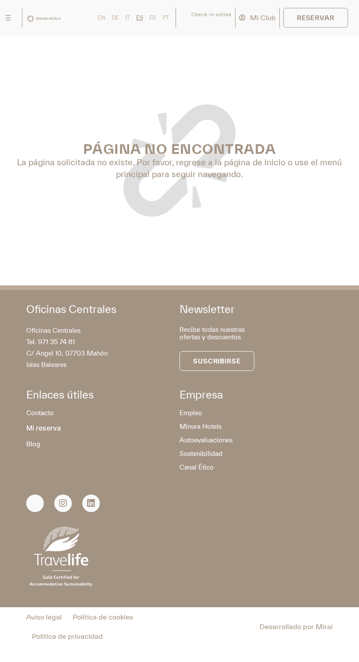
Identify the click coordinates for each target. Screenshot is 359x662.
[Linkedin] (91, 503)
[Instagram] (63, 503)
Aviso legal (44, 617)
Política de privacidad (67, 636)
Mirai (324, 626)
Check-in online (211, 14)
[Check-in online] (185, 18)
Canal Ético (197, 467)
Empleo (191, 412)
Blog (33, 444)
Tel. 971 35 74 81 (50, 341)
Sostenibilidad (201, 453)
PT (165, 17)
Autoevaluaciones (206, 440)
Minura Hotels (201, 426)
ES (139, 17)
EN (102, 17)
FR (152, 17)
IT (127, 17)
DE (115, 17)
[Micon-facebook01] (35, 503)
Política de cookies (103, 617)
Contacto (40, 412)
